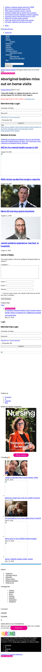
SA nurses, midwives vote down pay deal (18, 22)
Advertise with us (11, 51)
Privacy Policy (34, 642)
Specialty (9, 47)
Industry (8, 40)
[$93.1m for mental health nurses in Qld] (21, 143)
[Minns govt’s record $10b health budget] (16, 536)
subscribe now (30, 99)
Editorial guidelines (12, 581)
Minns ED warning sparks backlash (16, 18)
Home (3, 70)
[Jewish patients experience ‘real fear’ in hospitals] (21, 239)
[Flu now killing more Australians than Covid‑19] (16, 516)
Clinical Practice (10, 70)
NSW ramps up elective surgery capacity (18, 11)
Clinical (8, 45)
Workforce (9, 43)
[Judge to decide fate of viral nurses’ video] (16, 475)
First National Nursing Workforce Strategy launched (21, 14)
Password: (4, 113)
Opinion (12, 41)
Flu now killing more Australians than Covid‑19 (23, 518)
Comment (4, 265)
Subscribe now (14, 56)
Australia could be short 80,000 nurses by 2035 (20, 16)
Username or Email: (7, 108)
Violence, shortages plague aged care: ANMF (19, 7)
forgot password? (15, 117)
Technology (9, 49)
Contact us (9, 573)
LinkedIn (4, 613)
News (7, 38)
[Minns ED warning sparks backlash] (21, 207)
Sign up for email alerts (17, 58)
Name (3, 282)
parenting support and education (18, 129)
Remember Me (7, 120)
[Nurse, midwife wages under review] (16, 557)
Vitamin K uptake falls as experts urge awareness (20, 13)
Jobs (7, 60)
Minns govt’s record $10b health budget (21, 538)
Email (3, 285)
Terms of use (10, 583)
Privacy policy (10, 579)
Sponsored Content (16, 53)
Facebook (4, 616)
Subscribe (9, 55)
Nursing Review (6, 90)
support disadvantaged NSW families (17, 130)
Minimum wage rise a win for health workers (22, 498)
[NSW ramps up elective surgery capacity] (21, 175)
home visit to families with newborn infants (15, 127)
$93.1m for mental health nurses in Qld (17, 9)
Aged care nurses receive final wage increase (19, 20)
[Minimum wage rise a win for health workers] (16, 496)
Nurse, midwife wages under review (19, 559)
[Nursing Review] (7, 29)
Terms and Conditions (20, 642)
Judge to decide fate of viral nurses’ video (21, 477)
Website (3, 289)
